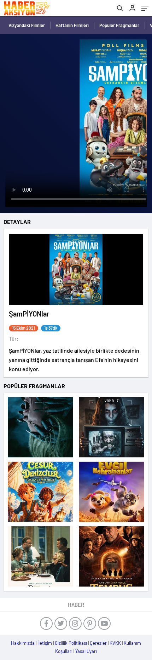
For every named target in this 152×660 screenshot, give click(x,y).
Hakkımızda (23, 643)
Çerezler (98, 643)
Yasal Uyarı (86, 651)
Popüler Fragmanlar (119, 25)
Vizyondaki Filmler (26, 25)
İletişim (44, 643)
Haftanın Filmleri (72, 25)
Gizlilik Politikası (71, 643)
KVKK (115, 643)
